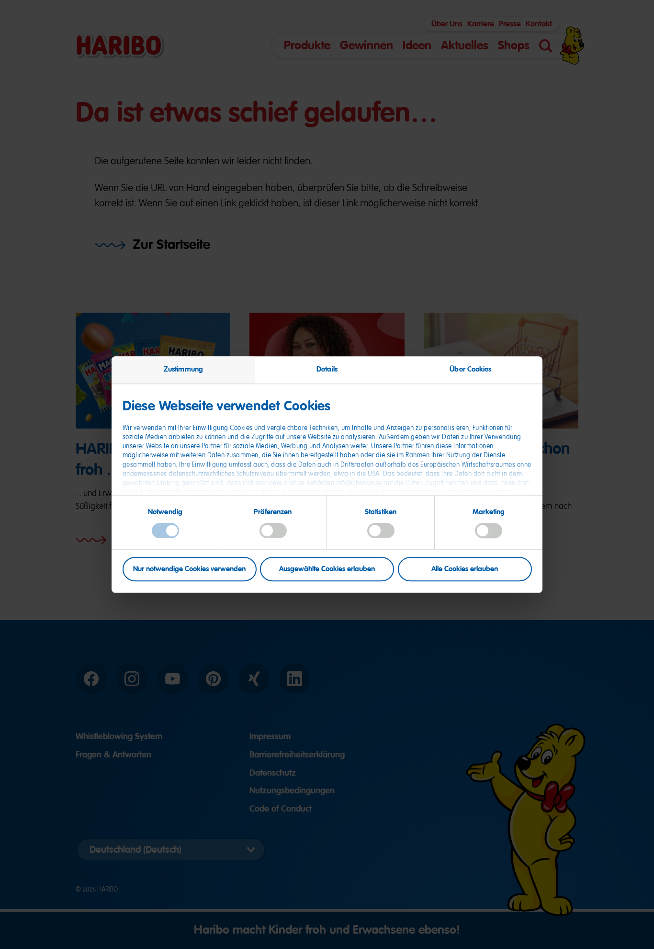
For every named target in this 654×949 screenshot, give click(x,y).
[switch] (273, 531)
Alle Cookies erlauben (464, 569)
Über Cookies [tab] (470, 369)
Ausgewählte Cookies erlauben (327, 569)
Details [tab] (327, 369)
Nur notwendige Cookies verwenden (189, 569)
